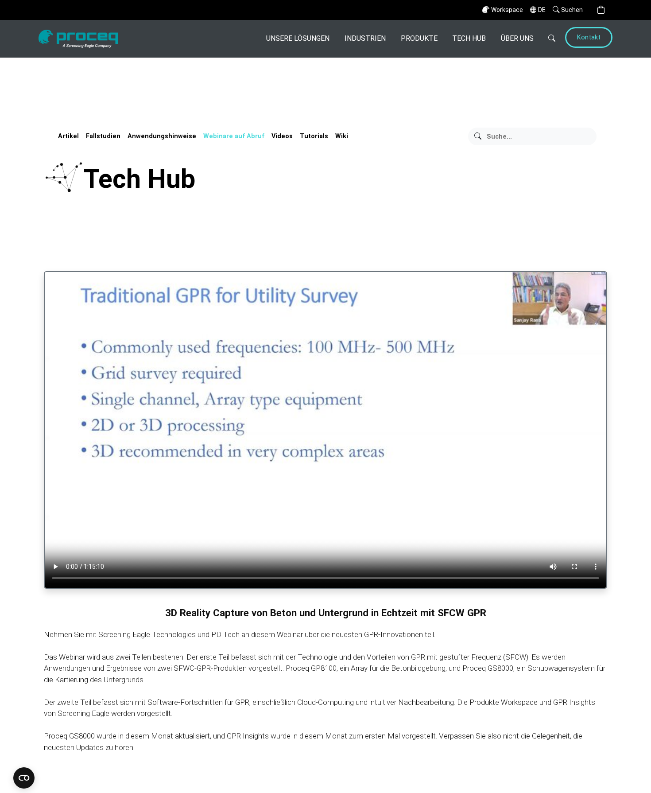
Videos (282, 136)
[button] (601, 10)
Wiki (341, 136)
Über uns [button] (517, 38)
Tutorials (314, 136)
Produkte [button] (419, 38)
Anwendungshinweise (162, 136)
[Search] (548, 39)
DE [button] (542, 9)
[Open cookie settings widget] (24, 778)
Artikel (68, 136)
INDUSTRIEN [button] (365, 38)
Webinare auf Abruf (233, 136)
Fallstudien (103, 136)
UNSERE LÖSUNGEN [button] (297, 38)
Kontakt (589, 37)
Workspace (507, 9)
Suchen (572, 9)
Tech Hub (469, 38)
